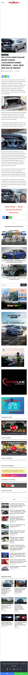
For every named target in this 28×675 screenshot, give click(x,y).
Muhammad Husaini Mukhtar (7, 71)
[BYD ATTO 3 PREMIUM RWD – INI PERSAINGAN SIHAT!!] (5, 526)
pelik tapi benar (14, 212)
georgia (21, 206)
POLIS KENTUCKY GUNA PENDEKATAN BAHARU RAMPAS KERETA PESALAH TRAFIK (20, 590)
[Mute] (22, 433)
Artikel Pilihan (5, 54)
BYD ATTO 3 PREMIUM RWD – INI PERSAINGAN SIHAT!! (17, 525)
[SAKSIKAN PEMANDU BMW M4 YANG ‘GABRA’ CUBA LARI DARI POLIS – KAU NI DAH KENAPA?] (7, 617)
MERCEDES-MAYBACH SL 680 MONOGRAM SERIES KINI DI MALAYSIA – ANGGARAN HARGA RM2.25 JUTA (17, 519)
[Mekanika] (14, 2)
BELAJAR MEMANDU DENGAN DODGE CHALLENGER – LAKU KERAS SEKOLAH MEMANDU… (6, 591)
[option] (14, 237)
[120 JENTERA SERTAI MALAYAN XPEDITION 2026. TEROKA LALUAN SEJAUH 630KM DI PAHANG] (5, 505)
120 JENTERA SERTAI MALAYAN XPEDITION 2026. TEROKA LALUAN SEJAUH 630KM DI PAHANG (18, 505)
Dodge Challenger (10, 206)
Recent (14, 499)
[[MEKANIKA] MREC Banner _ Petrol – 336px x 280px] (14, 309)
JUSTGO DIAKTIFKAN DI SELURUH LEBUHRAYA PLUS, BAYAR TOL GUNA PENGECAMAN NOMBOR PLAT (18, 561)
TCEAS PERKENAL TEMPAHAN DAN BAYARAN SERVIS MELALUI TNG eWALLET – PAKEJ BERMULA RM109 (18, 555)
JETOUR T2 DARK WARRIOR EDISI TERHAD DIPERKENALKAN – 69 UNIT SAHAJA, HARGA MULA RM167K (18, 512)
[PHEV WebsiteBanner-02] (14, 345)
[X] (7, 217)
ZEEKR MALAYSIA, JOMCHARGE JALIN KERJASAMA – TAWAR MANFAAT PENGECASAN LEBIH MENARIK (17, 539)
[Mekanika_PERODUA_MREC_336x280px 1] (12, 366)
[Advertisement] (14, 23)
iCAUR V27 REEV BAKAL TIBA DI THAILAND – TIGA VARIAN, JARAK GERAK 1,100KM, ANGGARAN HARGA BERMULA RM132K (17, 547)
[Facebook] (4, 217)
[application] (14, 428)
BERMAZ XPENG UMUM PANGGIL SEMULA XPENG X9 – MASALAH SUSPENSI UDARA (17, 532)
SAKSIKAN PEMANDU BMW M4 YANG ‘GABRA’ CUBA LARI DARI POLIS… (7, 624)
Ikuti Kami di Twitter (6, 490)
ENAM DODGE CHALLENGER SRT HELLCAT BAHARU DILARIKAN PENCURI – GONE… (20, 608)
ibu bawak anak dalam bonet (14, 209)
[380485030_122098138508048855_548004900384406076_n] (14, 394)
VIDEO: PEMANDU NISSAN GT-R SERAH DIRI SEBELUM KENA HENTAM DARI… (21, 624)
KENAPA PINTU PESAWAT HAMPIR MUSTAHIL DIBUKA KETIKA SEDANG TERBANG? (13, 241)
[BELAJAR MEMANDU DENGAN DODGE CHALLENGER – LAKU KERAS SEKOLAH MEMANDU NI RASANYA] (7, 583)
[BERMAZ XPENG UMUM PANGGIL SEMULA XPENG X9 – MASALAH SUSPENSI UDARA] (5, 532)
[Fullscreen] (25, 433)
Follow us (14, 475)
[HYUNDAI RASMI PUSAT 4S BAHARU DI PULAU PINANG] (5, 568)
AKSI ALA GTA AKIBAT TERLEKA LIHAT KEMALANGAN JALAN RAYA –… (6, 607)
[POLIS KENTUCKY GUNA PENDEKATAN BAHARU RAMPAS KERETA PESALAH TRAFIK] (21, 583)
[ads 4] (12, 413)
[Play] (3, 433)
